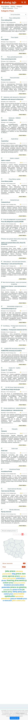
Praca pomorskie (5, 79)
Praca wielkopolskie (6, 20)
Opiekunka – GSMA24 (7, 120)
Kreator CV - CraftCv (6, 370)
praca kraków (19, 594)
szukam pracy (8, 583)
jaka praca (10, 571)
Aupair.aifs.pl (4, 141)
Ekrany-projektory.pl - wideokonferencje (12, 410)
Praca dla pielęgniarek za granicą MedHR (12, 221)
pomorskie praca (8, 589)
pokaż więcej (22, 34)
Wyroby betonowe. (6, 511)
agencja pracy (14, 576)
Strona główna (5, 6)
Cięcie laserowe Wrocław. (8, 491)
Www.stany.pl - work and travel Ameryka (12, 263)
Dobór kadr (4, 450)
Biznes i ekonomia (8, 8)
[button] (22, 2)
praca (19, 574)
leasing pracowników (19, 582)
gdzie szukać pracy (18, 600)
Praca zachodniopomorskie (8, 59)
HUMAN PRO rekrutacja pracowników (11, 350)
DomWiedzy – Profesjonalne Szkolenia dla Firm (14, 329)
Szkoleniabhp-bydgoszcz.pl (8, 308)
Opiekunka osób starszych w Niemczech (12, 99)
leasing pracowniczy (17, 580)
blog (14, 574)
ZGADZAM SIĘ (14, 718)
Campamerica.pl (5, 202)
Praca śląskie (4, 39)
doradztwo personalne (12, 585)
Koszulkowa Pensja (6, 471)
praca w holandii (16, 598)
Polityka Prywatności (20, 713)
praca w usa (17, 589)
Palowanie (4, 431)
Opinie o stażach (5, 160)
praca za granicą (18, 587)
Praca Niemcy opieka (7, 181)
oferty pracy (18, 592)
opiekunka (10, 596)
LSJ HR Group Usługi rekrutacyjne (10, 389)
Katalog (13, 6)
